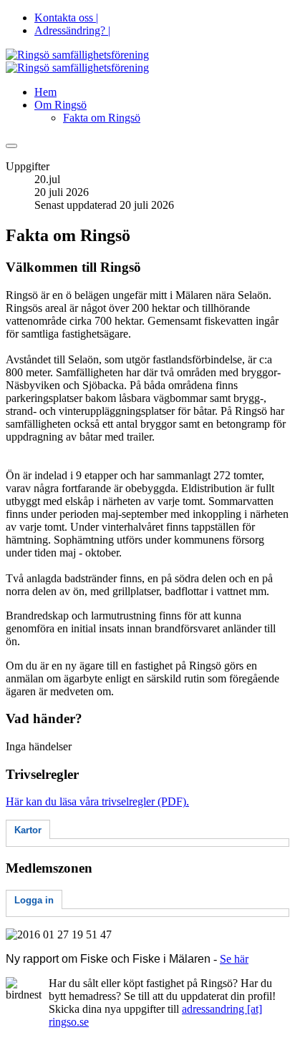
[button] (60, 105)
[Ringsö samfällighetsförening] (77, 61)
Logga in (34, 900)
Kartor (28, 830)
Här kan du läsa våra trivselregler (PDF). (97, 801)
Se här (234, 959)
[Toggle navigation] (11, 146)
